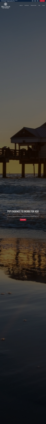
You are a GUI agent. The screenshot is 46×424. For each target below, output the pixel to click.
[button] (21, 5)
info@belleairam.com (12, 1)
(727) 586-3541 (4, 1)
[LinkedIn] (35, 1)
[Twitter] (33, 1)
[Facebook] (38, 1)
